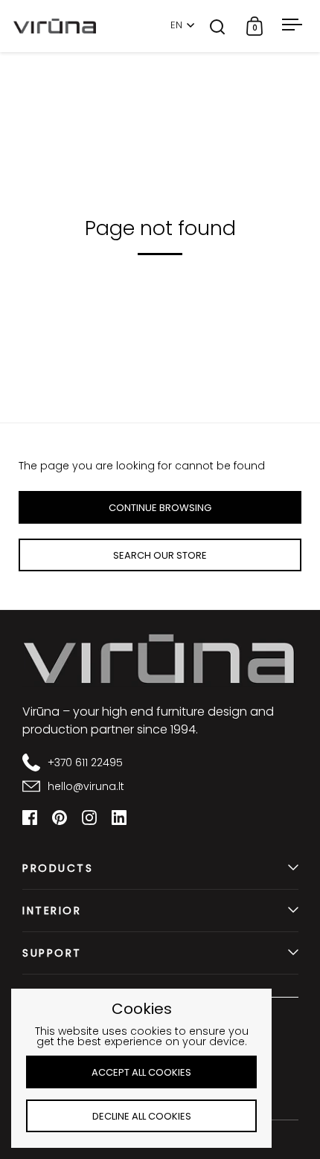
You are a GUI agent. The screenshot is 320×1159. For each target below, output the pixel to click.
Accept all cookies (141, 1072)
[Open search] (217, 26)
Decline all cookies (141, 1116)
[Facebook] (29, 817)
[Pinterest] (59, 817)
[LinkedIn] (119, 817)
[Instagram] (89, 817)
